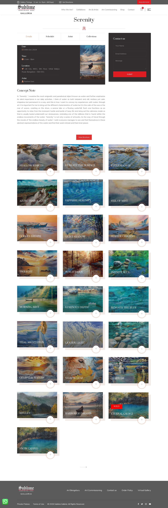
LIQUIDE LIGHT (75, 342)
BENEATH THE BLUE (123, 307)
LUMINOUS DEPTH (77, 307)
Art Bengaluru (73, 490)
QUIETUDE (117, 378)
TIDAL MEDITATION (31, 342)
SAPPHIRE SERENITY (78, 200)
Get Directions (68, 2)
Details (29, 36)
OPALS (115, 343)
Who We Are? (67, 9)
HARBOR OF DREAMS (78, 413)
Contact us (112, 490)
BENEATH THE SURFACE (80, 165)
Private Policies (23, 504)
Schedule (50, 36)
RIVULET (24, 413)
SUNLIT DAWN (74, 272)
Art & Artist (93, 9)
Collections (91, 36)
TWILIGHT (25, 271)
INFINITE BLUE (120, 272)
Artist (70, 36)
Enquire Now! (144, 2)
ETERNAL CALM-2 (122, 413)
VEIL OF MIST (119, 201)
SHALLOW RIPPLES (31, 165)
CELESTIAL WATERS (31, 377)
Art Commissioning (109, 9)
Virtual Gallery (144, 490)
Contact (131, 9)
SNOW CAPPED (28, 448)
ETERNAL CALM (121, 165)
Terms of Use (38, 504)
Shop (122, 9)
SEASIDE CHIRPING (123, 236)
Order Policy (127, 490)
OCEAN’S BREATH (30, 236)
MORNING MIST (29, 307)
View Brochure (84, 137)
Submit (129, 74)
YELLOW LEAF (74, 378)
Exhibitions (80, 9)
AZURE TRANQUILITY (32, 201)
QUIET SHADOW (75, 236)
